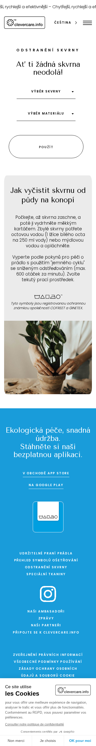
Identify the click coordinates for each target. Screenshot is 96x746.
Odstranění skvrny (46, 567)
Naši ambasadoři (46, 611)
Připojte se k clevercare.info (46, 632)
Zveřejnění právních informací (48, 655)
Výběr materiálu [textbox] (46, 113)
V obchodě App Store (46, 473)
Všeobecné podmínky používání (48, 662)
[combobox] (46, 93)
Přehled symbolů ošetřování (46, 560)
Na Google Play (46, 485)
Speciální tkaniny (46, 574)
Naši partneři (46, 625)
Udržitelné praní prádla (45, 553)
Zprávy (46, 618)
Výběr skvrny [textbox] (46, 91)
